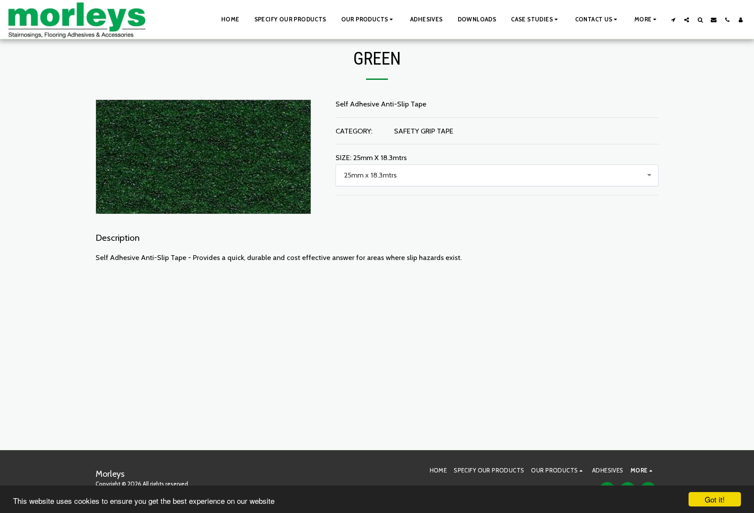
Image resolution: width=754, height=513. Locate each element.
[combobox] (497, 175)
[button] (368, 20)
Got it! (715, 499)
